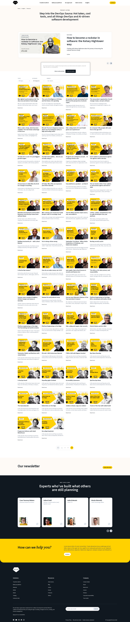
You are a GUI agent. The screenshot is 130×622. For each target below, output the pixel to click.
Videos (49, 595)
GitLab (14, 593)
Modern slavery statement (88, 620)
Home (19, 8)
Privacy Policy (69, 620)
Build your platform (57, 3)
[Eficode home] (15, 3)
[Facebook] (21, 619)
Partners (85, 593)
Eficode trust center (77, 620)
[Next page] (71, 447)
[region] (65, 68)
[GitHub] (19, 619)
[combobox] (39, 81)
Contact (113, 3)
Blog (49, 584)
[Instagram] (23, 619)
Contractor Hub (16, 598)
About (84, 584)
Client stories (78, 3)
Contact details (86, 582)
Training (14, 595)
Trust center (86, 598)
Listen (68, 54)
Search (48, 78)
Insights (87, 3)
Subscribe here (107, 467)
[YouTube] (16, 619)
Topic (19, 78)
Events (49, 590)
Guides (49, 587)
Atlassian (15, 587)
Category (34, 78)
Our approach (68, 3)
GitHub (14, 590)
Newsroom (85, 587)
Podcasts (50, 593)
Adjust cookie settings (60, 71)
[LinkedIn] (13, 619)
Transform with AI (44, 3)
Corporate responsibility (88, 595)
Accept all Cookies (71, 71)
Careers (85, 590)
